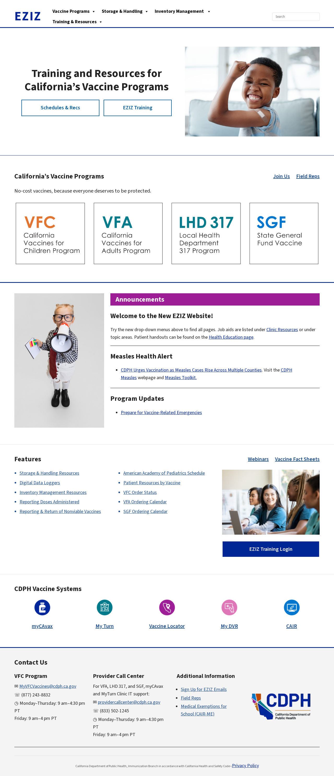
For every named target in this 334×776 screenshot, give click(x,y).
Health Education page (231, 337)
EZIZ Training (137, 107)
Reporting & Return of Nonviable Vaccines (60, 511)
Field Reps (308, 176)
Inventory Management (180, 11)
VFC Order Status (140, 492)
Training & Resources (74, 22)
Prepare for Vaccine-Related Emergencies (161, 412)
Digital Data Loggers (40, 483)
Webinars (258, 459)
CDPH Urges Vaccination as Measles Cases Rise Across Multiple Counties (191, 370)
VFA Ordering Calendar (145, 502)
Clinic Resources (282, 329)
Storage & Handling (122, 11)
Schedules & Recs (60, 107)
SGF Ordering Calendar (145, 511)
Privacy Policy (245, 765)
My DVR (229, 626)
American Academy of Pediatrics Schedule (164, 473)
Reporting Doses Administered (49, 502)
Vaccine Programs (71, 11)
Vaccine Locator (167, 626)
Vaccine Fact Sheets (297, 459)
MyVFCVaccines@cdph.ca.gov (47, 686)
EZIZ (27, 16)
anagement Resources (53, 492)
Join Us (281, 176)
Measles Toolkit (180, 377)
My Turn (105, 626)
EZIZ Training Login (271, 549)
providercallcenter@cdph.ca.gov (129, 702)
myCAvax (42, 626)
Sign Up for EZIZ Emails (204, 689)
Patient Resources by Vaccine (151, 483)
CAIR (291, 626)
